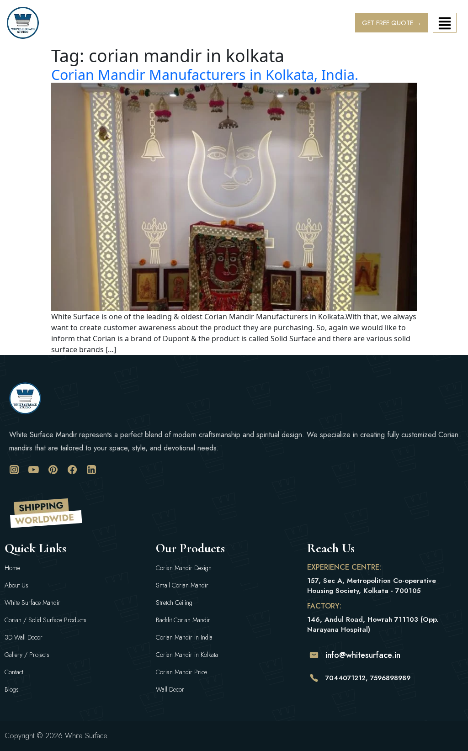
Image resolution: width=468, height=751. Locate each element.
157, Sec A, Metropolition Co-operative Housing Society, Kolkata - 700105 (371, 586)
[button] (445, 23)
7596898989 (390, 678)
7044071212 (345, 678)
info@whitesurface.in (362, 655)
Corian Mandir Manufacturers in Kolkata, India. (204, 74)
